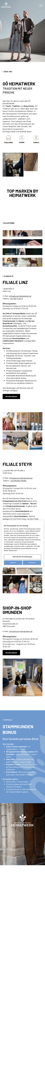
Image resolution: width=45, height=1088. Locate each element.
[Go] (23, 55)
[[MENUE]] (41, 5)
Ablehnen (13, 562)
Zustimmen (31, 562)
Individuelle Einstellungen (22, 557)
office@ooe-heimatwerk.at (20, 296)
